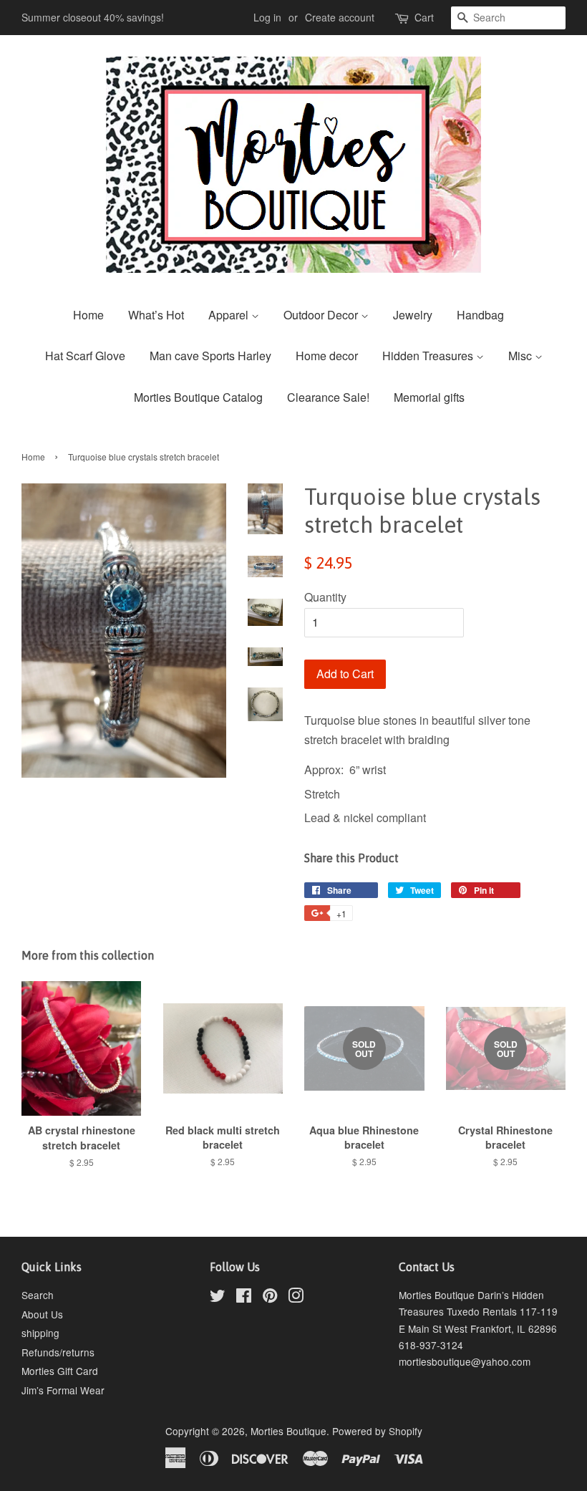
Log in (267, 17)
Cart (424, 17)
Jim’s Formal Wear (63, 1390)
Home (88, 315)
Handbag (480, 315)
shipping (40, 1333)
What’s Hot (156, 315)
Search (37, 1295)
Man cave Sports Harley (210, 355)
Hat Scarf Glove (85, 355)
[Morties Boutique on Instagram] (296, 1297)
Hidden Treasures (429, 355)
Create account (339, 17)
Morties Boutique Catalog (198, 397)
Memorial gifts (429, 397)
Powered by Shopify (377, 1431)
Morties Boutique (288, 1431)
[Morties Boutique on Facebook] (244, 1297)
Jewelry (412, 315)
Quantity (325, 597)
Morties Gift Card (59, 1371)
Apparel (229, 315)
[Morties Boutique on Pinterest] (270, 1297)
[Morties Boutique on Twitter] (217, 1297)
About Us (42, 1314)
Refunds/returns (57, 1352)
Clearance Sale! (328, 397)
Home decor (327, 355)
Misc (521, 355)
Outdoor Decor (322, 315)
